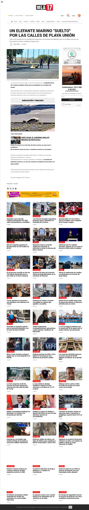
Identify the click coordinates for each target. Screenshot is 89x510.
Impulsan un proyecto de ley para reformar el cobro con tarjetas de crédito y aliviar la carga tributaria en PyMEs (70, 441)
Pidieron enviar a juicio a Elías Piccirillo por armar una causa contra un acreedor (69, 385)
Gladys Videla (16, 44)
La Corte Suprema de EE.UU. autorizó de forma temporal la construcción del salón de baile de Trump (17, 386)
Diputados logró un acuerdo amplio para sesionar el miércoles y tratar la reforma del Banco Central (44, 247)
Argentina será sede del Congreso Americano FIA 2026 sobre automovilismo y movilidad (18, 220)
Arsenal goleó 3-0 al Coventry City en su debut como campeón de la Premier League (70, 220)
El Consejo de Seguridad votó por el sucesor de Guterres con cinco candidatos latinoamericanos (70, 496)
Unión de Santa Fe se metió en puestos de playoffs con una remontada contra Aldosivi (69, 470)
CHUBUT (20, 21)
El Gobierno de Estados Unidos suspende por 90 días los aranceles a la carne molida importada (17, 497)
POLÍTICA (43, 21)
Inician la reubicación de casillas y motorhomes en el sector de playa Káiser (70, 274)
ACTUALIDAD (32, 21)
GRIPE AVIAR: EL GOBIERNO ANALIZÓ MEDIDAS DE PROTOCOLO (35, 139)
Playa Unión (9, 183)
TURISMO (58, 21)
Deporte (9, 216)
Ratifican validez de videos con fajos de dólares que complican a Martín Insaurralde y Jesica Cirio (44, 440)
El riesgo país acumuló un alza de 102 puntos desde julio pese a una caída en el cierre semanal (18, 274)
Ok (70, 507)
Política (35, 242)
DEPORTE (38, 21)
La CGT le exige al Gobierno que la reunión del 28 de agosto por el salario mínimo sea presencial (70, 328)
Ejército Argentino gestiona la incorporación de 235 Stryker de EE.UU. (18, 246)
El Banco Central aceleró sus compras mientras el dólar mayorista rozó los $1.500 (17, 470)
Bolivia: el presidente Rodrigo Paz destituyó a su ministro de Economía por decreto (18, 413)
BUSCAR (15, 21)
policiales (15, 183)
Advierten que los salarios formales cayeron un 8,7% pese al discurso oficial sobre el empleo (70, 246)
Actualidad (36, 216)
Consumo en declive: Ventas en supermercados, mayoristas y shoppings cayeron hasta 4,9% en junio (70, 414)
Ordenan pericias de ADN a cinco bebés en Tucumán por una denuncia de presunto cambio (44, 355)
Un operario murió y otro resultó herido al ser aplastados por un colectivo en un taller (44, 496)
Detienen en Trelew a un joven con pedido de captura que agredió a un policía (43, 302)
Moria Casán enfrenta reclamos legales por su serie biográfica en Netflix (18, 355)
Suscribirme (72, 99)
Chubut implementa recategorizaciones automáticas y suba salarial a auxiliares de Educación (44, 329)
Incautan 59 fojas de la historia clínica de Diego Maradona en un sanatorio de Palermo (44, 274)
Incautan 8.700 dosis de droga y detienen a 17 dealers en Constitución (44, 470)
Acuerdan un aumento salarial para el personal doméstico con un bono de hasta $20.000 (18, 328)
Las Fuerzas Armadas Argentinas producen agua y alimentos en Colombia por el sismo (44, 220)
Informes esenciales (51, 21)
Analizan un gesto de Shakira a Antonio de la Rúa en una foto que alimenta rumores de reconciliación (44, 414)
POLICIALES (26, 21)
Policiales (36, 298)
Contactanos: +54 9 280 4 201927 (72, 88)
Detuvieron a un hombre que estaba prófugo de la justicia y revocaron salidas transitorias (17, 440)
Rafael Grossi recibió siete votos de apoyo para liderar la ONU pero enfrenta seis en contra (70, 302)
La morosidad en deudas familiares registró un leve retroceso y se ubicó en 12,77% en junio (43, 386)
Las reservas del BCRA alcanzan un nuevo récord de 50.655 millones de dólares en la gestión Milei (70, 356)
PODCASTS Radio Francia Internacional (70, 21)
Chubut (61, 270)
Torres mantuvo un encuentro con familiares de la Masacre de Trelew (18, 302)
